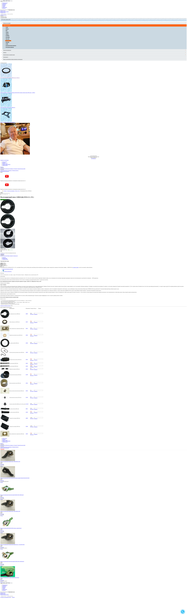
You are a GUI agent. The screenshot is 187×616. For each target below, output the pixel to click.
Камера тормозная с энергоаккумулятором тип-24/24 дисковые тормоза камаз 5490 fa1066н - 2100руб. (17, 77)
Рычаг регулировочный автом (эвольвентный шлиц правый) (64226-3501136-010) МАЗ (14, 433)
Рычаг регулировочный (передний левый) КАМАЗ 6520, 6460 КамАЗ (12, 450)
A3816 (27, 321)
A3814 (27, 338)
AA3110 (27, 359)
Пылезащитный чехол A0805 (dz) (14, 269)
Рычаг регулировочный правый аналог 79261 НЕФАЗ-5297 (10, 466)
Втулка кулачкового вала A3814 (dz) (15, 338)
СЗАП (7, 27)
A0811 (27, 364)
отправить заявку (76, 222)
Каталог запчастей (5, 19)
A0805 (27, 269)
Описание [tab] (4, 212)
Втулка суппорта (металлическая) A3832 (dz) (16, 346)
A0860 (27, 373)
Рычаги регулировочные (7, 50)
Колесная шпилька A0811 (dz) (14, 364)
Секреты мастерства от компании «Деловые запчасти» (9, 402)
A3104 (27, 352)
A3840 (27, 381)
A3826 (27, 298)
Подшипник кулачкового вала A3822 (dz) (15, 290)
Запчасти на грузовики (6, 23)
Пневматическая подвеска (11, 45)
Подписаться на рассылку (4, 126)
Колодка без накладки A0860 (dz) (14, 373)
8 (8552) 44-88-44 (10, 551)
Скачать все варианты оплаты (5, 261)
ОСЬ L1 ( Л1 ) (8, 40)
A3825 (27, 307)
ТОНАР (7, 32)
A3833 (27, 324)
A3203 (27, 367)
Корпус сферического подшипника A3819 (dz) (16, 389)
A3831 (27, 314)
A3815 (27, 318)
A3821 (27, 283)
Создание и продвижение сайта (5, 552)
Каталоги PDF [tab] (4, 213)
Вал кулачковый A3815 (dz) (13, 318)
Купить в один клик (3, 211)
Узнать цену (2, 209)
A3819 (27, 389)
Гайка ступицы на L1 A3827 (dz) (14, 277)
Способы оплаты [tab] (5, 214)
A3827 (27, 277)
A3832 (27, 346)
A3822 (27, 290)
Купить (1, 421)
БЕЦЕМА (7, 42)
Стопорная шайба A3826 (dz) (14, 298)
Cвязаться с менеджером (4, 115)
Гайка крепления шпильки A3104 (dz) (15, 352)
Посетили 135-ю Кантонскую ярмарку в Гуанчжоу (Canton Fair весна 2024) (12, 124)
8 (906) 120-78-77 (4, 551)
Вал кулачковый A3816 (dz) (13, 321)
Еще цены (32, 269)
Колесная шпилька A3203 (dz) (14, 367)
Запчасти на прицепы (6, 25)
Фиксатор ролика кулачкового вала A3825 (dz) (16, 307)
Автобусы (4, 52)
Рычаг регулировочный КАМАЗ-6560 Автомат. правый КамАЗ (10, 483)
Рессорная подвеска (10, 47)
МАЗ (6, 30)
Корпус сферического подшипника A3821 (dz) (16, 283)
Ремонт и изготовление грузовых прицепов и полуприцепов (12, 59)
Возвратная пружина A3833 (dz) (14, 324)
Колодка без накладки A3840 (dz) (14, 381)
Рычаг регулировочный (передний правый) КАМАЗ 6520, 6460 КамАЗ (12, 516)
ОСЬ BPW (8, 37)
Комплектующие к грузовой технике (9, 54)
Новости (1, 122)
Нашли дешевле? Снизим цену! (12, 211)
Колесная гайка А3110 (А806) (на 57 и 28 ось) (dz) (17, 359)
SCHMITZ (7, 35)
